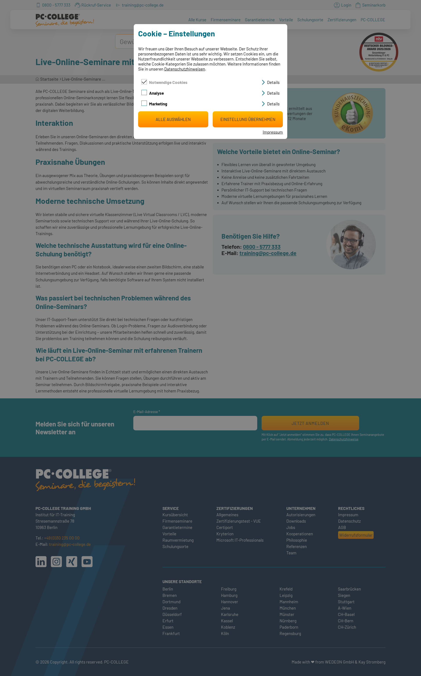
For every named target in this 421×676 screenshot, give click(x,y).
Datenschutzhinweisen (184, 68)
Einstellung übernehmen (247, 119)
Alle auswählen (173, 119)
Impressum (273, 132)
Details (273, 82)
